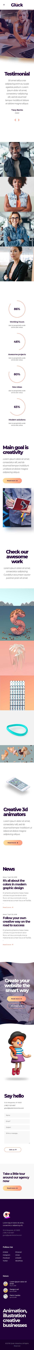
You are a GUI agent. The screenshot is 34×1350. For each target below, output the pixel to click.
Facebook (6, 1258)
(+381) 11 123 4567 (9, 1105)
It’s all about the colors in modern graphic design (14, 884)
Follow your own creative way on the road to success (16, 921)
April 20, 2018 (12, 877)
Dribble (5, 1252)
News (5, 877)
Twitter (5, 1261)
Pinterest (18, 1252)
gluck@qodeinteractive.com (14, 1108)
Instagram (6, 1255)
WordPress (19, 1261)
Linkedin (18, 1258)
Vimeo (17, 1255)
